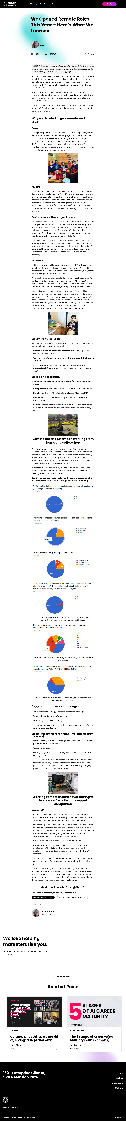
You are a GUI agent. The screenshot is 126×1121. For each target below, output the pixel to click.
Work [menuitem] (120, 1073)
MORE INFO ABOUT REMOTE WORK (70, 898)
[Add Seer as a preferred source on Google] (89, 54)
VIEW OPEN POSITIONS (41, 898)
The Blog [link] (33, 4)
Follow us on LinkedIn (12, 1107)
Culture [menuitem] (119, 1088)
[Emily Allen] (35, 44)
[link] (9, 4)
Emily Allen (42, 44)
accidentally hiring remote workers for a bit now (71, 191)
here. (35, 411)
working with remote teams (44, 728)
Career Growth (50, 54)
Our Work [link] (43, 4)
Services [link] (55, 4)
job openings (58, 893)
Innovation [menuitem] (117, 1083)
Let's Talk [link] (109, 4)
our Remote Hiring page (60, 72)
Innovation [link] (68, 4)
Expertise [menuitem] (118, 1078)
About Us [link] (82, 4)
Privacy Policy (119, 1117)
